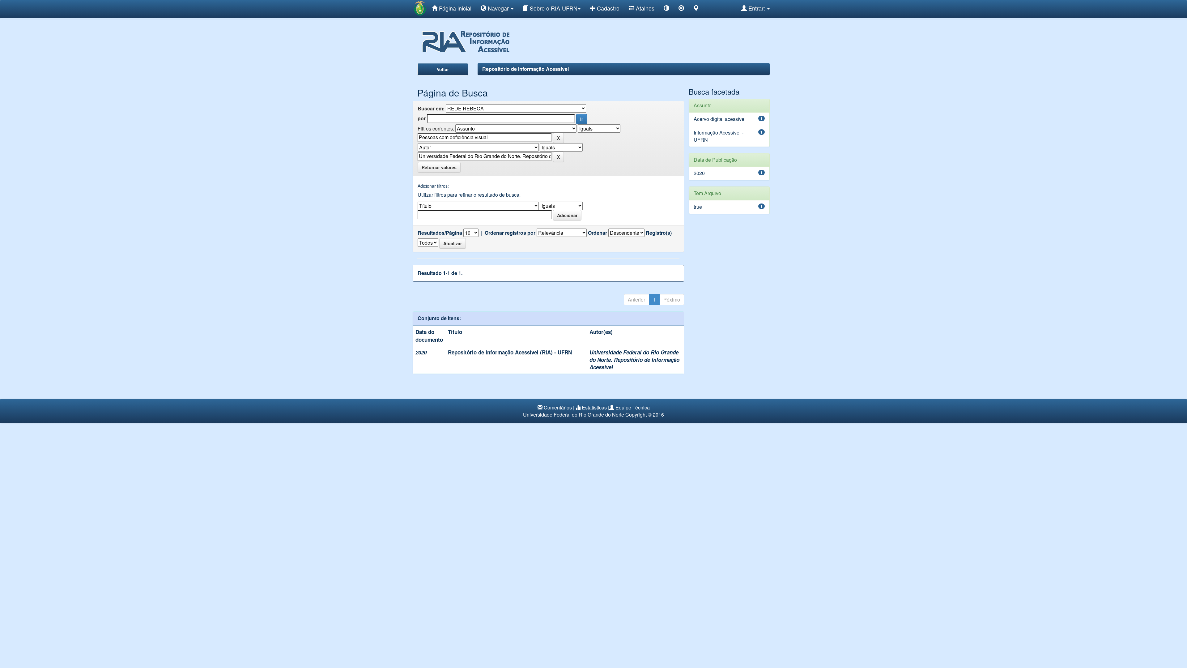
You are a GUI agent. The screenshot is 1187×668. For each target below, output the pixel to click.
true (698, 206)
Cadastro (607, 8)
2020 (699, 173)
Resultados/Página (440, 232)
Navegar (498, 8)
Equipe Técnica (632, 407)
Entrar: (757, 8)
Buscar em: (431, 108)
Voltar (443, 69)
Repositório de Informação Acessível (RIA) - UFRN (510, 352)
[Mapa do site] (696, 9)
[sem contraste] (681, 9)
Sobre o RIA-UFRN (552, 8)
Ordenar (597, 232)
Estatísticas (594, 407)
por (422, 118)
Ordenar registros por (510, 232)
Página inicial (454, 8)
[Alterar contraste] (666, 9)
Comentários (558, 407)
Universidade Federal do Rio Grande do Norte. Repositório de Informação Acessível (634, 360)
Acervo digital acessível (720, 118)
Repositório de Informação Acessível (525, 68)
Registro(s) (659, 232)
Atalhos (644, 8)
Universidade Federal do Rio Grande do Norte (573, 414)
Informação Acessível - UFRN (718, 136)
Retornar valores (439, 167)
